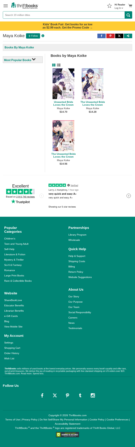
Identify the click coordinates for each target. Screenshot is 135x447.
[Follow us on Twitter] (55, 395)
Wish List (9, 358)
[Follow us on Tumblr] (80, 395)
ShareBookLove (13, 300)
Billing (71, 266)
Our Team (73, 307)
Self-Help (9, 249)
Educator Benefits (14, 305)
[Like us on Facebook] (42, 395)
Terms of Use (12, 419)
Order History (11, 353)
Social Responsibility (79, 312)
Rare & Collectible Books (18, 280)
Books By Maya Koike (19, 47)
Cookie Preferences (117, 419)
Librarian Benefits (14, 310)
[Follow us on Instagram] (93, 395)
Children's (9, 238)
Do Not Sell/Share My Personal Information (63, 419)
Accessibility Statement (67, 423)
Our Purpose (75, 301)
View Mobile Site (13, 326)
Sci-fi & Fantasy (13, 265)
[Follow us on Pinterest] (67, 395)
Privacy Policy (29, 419)
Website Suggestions (80, 277)
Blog (6, 321)
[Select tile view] (58, 65)
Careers (72, 317)
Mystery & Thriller (14, 259)
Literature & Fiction (14, 254)
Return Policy (75, 271)
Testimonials (75, 328)
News (71, 322)
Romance (9, 270)
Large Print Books (14, 275)
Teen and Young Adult (16, 243)
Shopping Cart (12, 347)
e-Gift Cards (11, 316)
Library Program (77, 234)
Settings (8, 342)
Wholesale (74, 240)
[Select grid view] (53, 65)
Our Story (73, 296)
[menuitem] (120, 5)
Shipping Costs (76, 261)
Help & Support (76, 256)
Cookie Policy (96, 419)
